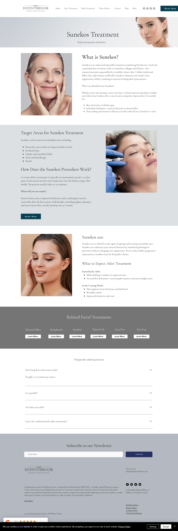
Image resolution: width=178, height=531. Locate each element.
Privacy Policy (124, 526)
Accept (166, 526)
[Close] (174, 526)
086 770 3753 (130, 469)
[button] (70, 8)
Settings (153, 526)
